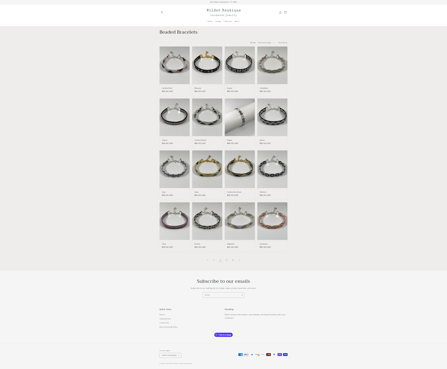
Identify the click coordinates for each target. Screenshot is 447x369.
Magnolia (230, 244)
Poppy (229, 140)
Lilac (164, 192)
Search (162, 315)
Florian (197, 244)
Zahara (164, 140)
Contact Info (164, 323)
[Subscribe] (241, 295)
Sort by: (253, 43)
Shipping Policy (165, 319)
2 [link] (220, 260)
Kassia (229, 88)
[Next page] (239, 260)
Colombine (264, 88)
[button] (162, 12)
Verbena (263, 192)
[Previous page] (207, 260)
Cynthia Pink (167, 88)
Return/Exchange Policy (168, 327)
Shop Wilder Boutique (172, 363)
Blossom (198, 88)
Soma (197, 192)
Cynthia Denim (200, 140)
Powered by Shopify (185, 363)
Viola (164, 244)
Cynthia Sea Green (234, 192)
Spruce (262, 140)
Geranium (263, 244)
